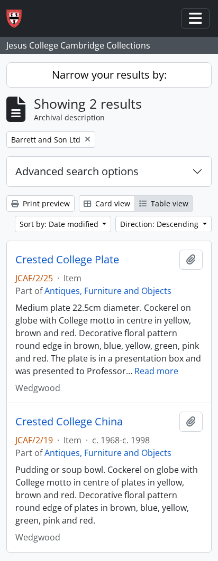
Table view (168, 203)
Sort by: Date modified (60, 224)
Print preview (45, 203)
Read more (156, 371)
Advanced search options (77, 171)
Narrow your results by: (109, 75)
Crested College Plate (67, 259)
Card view (111, 203)
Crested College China (69, 421)
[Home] (18, 18)
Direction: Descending (160, 224)
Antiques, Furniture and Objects (107, 291)
